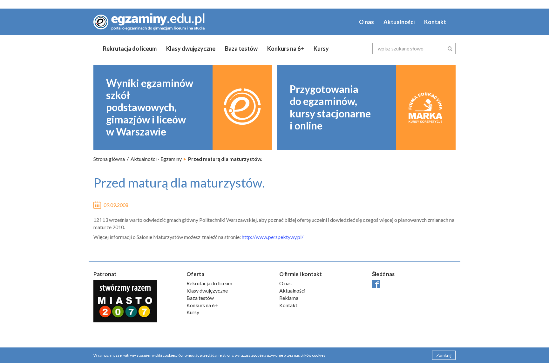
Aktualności (399, 21)
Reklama (288, 298)
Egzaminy (171, 159)
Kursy (192, 312)
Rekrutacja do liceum (209, 283)
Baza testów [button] (241, 48)
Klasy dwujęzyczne (207, 290)
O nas (366, 21)
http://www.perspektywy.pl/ (272, 237)
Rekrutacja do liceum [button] (130, 48)
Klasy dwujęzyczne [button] (190, 48)
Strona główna (109, 159)
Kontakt (435, 21)
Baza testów (200, 298)
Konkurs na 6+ (285, 48)
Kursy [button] (321, 48)
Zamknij (443, 355)
